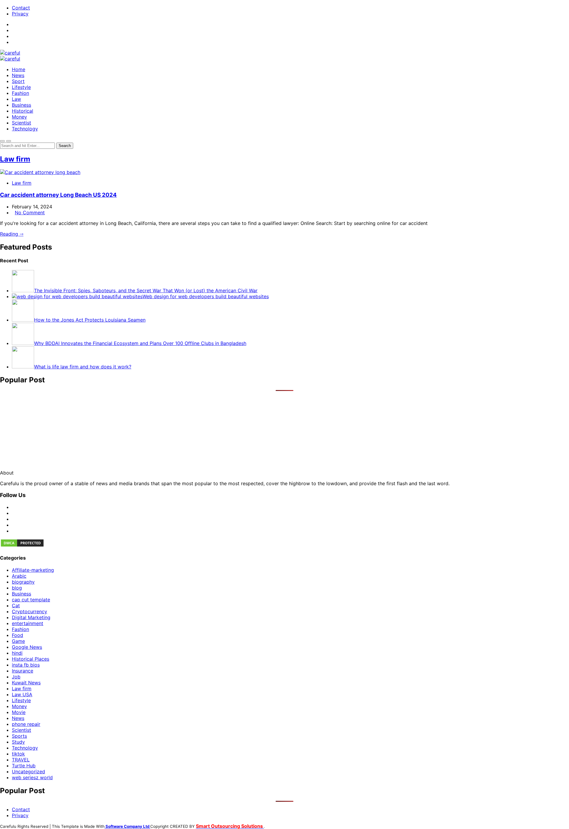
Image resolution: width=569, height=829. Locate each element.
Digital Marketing (31, 617)
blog (17, 588)
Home (18, 69)
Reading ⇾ (11, 234)
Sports (19, 736)
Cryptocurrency (29, 611)
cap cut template (31, 600)
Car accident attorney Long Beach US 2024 (58, 194)
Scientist (21, 123)
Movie (18, 712)
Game (18, 641)
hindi (17, 653)
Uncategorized (28, 771)
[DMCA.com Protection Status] (22, 546)
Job (16, 677)
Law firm (15, 159)
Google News (27, 647)
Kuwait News (26, 683)
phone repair (26, 724)
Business (21, 105)
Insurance (22, 671)
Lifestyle (21, 87)
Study (18, 742)
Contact (21, 8)
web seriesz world (32, 777)
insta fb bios (26, 665)
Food (17, 635)
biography (23, 582)
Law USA (22, 694)
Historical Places (30, 659)
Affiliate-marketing (33, 570)
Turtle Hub (24, 766)
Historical (22, 111)
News (18, 75)
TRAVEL (21, 760)
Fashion (20, 93)
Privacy (20, 14)
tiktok (18, 754)
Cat (16, 605)
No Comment (30, 212)
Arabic (19, 576)
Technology (25, 129)
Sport (18, 81)
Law (16, 99)
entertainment (27, 623)
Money (19, 117)
